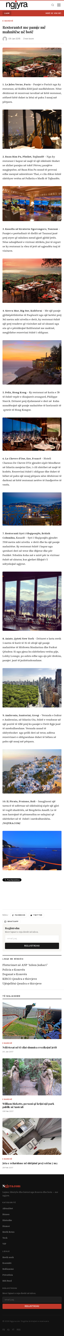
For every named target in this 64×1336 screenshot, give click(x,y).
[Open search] (52, 5)
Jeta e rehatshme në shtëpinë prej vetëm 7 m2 (29, 1163)
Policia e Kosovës (13, 970)
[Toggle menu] (59, 5)
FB (3, 1329)
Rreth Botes (8, 1231)
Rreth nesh (8, 1257)
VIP (4, 1243)
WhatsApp (12, 921)
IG (8, 1329)
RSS (19, 1329)
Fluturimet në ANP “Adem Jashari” (25, 965)
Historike (7, 1220)
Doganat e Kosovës (14, 974)
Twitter (37, 915)
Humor (6, 1226)
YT (13, 1329)
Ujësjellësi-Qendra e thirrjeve (22, 983)
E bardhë (7, 21)
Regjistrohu (32, 945)
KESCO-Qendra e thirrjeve (19, 979)
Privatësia (7, 1274)
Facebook (20, 915)
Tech (4, 1237)
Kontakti (6, 1263)
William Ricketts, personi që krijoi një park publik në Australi (28, 1105)
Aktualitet (7, 1208)
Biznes (5, 1214)
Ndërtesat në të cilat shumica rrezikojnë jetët (29, 1047)
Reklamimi (8, 1269)
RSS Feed (7, 1280)
